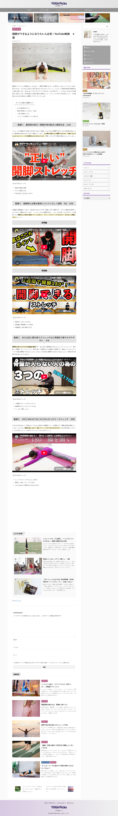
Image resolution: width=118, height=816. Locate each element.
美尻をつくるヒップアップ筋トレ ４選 (56, 559)
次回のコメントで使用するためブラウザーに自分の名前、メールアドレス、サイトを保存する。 (42, 662)
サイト (15, 655)
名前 (15, 639)
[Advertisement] (27, 508)
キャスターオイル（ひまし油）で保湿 (94, 124)
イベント (59, 10)
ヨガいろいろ (17, 600)
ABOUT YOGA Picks (49, 803)
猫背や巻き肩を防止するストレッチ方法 (54, 725)
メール (15, 647)
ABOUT (29, 10)
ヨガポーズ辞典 (44, 10)
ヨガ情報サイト (59, 810)
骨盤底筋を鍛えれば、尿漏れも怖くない (54, 704)
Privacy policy (61, 803)
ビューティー (73, 10)
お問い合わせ (88, 10)
